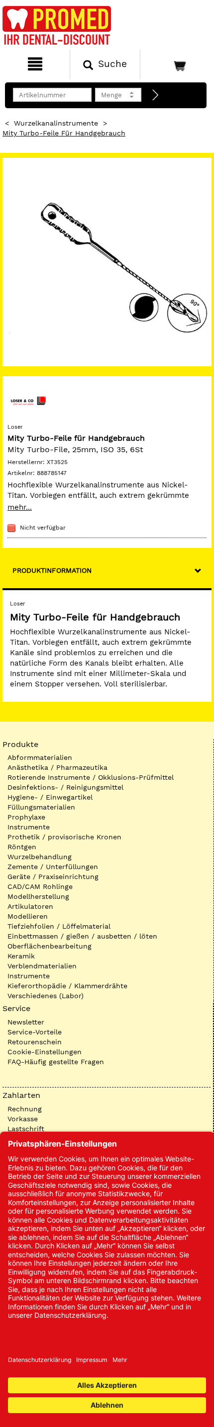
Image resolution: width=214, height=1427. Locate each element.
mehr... (19, 507)
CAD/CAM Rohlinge (40, 886)
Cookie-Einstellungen (44, 1052)
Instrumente (28, 827)
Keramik (21, 956)
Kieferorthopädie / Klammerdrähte (67, 986)
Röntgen (21, 847)
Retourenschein (34, 1042)
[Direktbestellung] (155, 95)
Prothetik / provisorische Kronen (64, 837)
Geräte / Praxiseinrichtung (53, 877)
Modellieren (27, 916)
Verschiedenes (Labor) (45, 996)
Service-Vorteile (34, 1032)
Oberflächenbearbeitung (49, 946)
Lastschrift (25, 1129)
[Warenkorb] (176, 64)
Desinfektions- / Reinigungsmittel (65, 787)
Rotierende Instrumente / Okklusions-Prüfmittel (90, 777)
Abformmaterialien (39, 757)
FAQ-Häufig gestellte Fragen (55, 1062)
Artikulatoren (30, 906)
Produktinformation (52, 570)
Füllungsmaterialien (41, 807)
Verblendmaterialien (42, 966)
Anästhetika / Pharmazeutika (57, 767)
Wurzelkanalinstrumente (56, 123)
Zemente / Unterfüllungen (52, 867)
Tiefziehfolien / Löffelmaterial (58, 926)
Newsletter (25, 1022)
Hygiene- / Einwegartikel (50, 797)
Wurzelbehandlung (39, 857)
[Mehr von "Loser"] (27, 401)
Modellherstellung (38, 896)
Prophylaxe (26, 817)
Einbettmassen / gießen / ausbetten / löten (82, 936)
